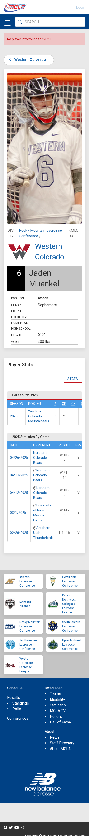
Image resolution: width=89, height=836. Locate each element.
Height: (16, 335)
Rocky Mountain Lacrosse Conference (30, 626)
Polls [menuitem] (16, 709)
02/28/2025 (19, 533)
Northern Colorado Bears (40, 458)
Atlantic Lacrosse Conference (27, 581)
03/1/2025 (18, 513)
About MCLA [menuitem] (60, 748)
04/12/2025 (19, 493)
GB (73, 404)
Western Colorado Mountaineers (38, 416)
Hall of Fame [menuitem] (60, 722)
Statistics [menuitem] (58, 705)
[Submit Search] (19, 22)
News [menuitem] (55, 737)
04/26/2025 (19, 458)
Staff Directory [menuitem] (62, 743)
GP (64, 404)
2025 (14, 416)
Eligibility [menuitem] (57, 699)
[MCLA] (15, 7)
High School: (21, 328)
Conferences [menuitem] (17, 718)
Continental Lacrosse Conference (70, 581)
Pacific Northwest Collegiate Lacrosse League (69, 604)
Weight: (17, 341)
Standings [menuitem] (20, 703)
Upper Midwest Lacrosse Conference (71, 645)
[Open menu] (7, 22)
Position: (18, 298)
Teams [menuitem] (55, 693)
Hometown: (20, 323)
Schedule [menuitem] (15, 688)
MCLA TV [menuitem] (58, 711)
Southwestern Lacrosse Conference (28, 645)
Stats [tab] (72, 379)
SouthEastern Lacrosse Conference (71, 626)
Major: (16, 311)
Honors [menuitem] (56, 716)
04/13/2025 (19, 475)
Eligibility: (19, 317)
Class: (16, 305)
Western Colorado (29, 59)
